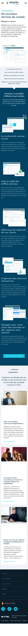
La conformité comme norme (14, 69)
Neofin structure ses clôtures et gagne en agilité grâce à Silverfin (14, 542)
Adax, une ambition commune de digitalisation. (13, 422)
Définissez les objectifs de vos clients (14, 75)
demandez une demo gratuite (14, 356)
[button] (2, 3)
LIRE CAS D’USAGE (9, 441)
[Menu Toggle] (25, 3)
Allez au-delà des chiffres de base (14, 72)
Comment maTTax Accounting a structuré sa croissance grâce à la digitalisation (13, 480)
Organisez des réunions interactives (14, 78)
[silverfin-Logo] (12, 3)
